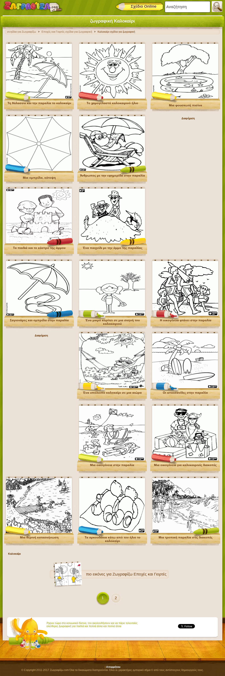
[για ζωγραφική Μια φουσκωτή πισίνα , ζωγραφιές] (185, 97)
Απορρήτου (113, 667)
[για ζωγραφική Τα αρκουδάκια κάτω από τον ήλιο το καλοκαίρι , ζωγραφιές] (112, 532)
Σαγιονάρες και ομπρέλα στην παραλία (39, 320)
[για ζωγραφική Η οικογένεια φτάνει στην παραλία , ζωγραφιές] (185, 315)
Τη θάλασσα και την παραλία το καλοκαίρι (39, 103)
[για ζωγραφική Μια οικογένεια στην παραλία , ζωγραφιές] (112, 459)
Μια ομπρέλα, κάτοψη (39, 177)
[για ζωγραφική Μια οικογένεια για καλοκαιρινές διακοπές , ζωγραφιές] (185, 459)
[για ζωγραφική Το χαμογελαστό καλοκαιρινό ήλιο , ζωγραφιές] (112, 97)
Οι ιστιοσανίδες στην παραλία (185, 392)
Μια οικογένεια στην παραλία (112, 465)
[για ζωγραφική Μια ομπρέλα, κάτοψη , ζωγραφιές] (39, 170)
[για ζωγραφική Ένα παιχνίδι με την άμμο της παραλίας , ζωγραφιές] (112, 242)
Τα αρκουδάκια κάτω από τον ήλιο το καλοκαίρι (112, 539)
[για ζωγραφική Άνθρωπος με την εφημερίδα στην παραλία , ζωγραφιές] (112, 170)
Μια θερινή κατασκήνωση (39, 537)
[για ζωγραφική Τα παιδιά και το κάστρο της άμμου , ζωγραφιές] (39, 242)
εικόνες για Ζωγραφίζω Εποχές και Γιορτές (130, 574)
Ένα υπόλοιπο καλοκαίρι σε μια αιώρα (112, 392)
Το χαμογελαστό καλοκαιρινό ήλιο (112, 103)
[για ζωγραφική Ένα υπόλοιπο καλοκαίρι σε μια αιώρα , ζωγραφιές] (112, 387)
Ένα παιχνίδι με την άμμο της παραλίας (112, 248)
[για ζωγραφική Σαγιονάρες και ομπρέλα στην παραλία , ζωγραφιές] (39, 315)
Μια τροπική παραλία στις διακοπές (185, 537)
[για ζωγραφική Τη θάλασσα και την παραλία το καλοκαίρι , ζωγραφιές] (39, 97)
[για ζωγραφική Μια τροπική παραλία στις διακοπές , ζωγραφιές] (185, 532)
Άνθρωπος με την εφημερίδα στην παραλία (112, 175)
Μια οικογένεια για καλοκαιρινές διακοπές (185, 465)
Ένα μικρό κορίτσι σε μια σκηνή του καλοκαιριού (112, 321)
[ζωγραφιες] (33, 6)
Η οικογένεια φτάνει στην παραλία (185, 320)
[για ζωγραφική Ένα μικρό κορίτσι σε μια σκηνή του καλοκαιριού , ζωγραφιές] (112, 315)
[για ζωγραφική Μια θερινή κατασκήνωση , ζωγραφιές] (39, 532)
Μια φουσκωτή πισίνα (185, 105)
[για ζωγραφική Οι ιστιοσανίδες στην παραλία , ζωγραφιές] (185, 387)
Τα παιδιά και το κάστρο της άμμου (39, 248)
